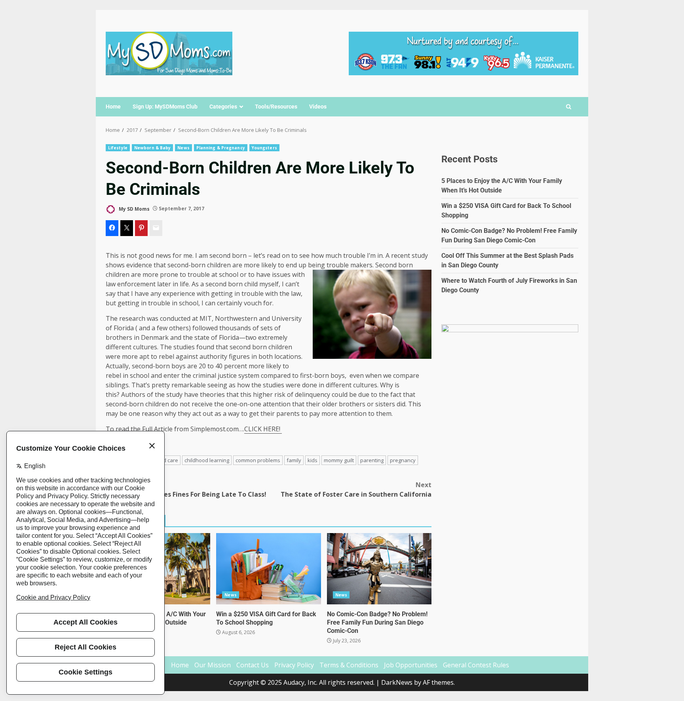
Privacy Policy (294, 665)
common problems (258, 460)
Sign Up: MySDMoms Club (165, 106)
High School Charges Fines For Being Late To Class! (186, 489)
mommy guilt (339, 460)
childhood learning (206, 460)
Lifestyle (117, 147)
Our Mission (212, 665)
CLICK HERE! (263, 429)
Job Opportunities (410, 665)
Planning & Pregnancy (220, 147)
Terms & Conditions (348, 665)
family (294, 460)
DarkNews (396, 682)
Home (113, 106)
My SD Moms (134, 208)
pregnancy (403, 460)
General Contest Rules (476, 665)
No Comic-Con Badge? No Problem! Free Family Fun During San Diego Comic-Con (379, 568)
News (183, 147)
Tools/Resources (276, 106)
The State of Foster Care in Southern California (356, 489)
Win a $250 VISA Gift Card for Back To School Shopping (268, 568)
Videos (318, 106)
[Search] (568, 106)
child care (166, 460)
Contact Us (252, 665)
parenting (372, 460)
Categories (223, 106)
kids (312, 460)
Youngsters (264, 147)
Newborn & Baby (152, 147)
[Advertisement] (463, 52)
